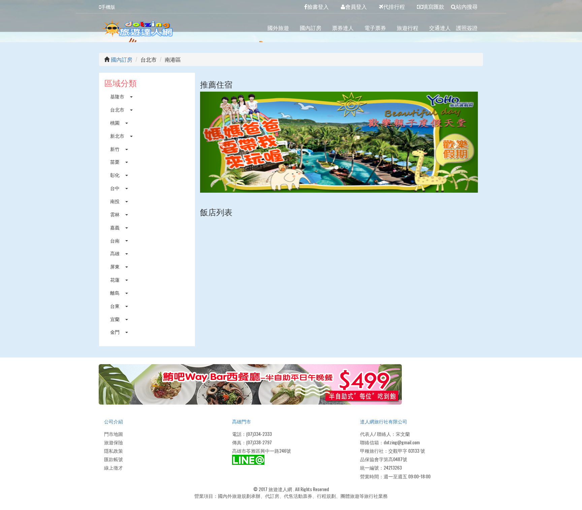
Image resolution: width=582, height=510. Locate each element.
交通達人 (440, 27)
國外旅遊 (278, 27)
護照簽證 (467, 27)
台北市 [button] (117, 109)
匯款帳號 (113, 459)
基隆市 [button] (117, 96)
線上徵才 (113, 467)
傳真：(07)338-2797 (252, 442)
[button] (221, 142)
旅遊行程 (407, 27)
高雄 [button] (115, 253)
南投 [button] (115, 200)
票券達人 (343, 27)
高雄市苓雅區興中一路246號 (261, 450)
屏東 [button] (115, 266)
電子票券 (375, 27)
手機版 (108, 6)
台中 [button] (115, 187)
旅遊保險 (113, 442)
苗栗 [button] (115, 161)
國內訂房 (310, 27)
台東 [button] (115, 305)
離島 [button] (115, 292)
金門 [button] (115, 331)
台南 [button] (115, 240)
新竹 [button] (115, 148)
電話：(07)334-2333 (252, 433)
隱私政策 (113, 450)
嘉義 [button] (115, 227)
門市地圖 (113, 433)
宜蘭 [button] (115, 318)
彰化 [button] (115, 174)
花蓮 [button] (115, 279)
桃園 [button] (115, 122)
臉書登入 (318, 6)
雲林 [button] (115, 214)
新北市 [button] (117, 135)
